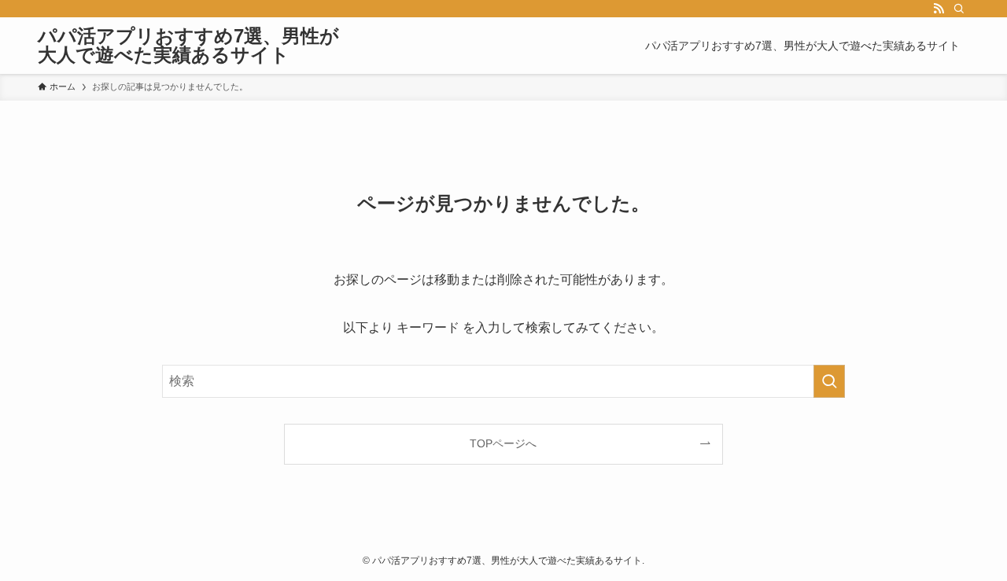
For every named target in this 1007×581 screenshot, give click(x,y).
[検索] (959, 8)
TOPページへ (503, 443)
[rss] (938, 8)
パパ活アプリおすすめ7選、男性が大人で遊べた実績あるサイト (188, 45)
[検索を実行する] (829, 381)
